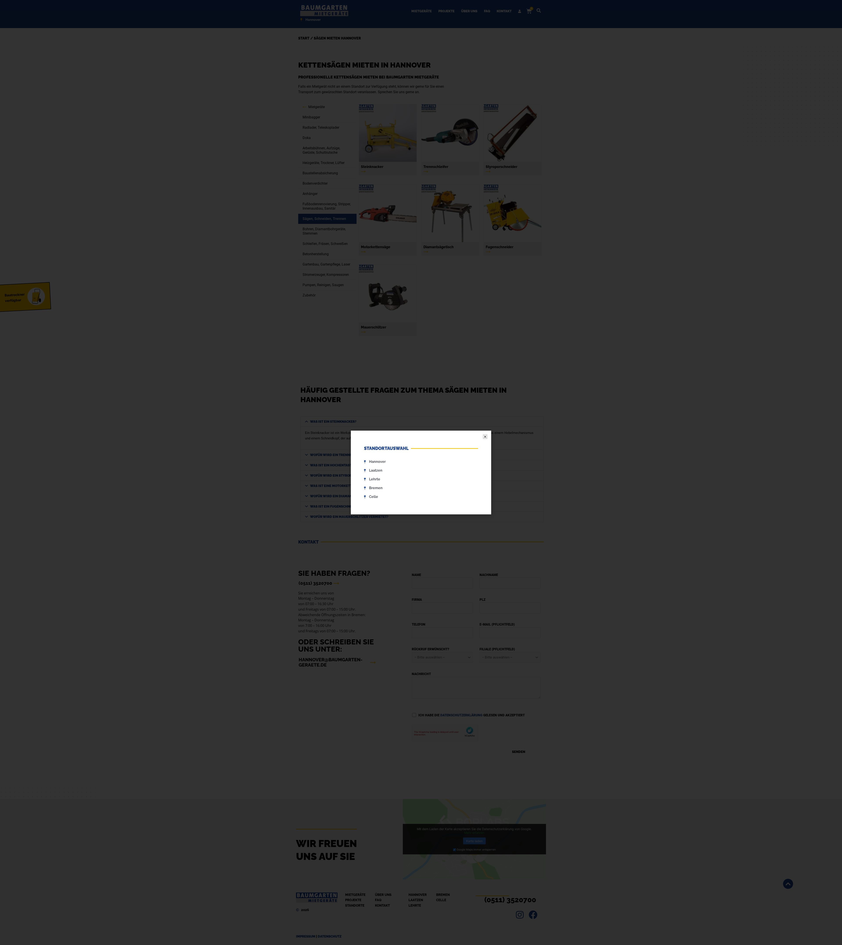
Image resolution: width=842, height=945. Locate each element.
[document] (421, 472)
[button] (485, 436)
